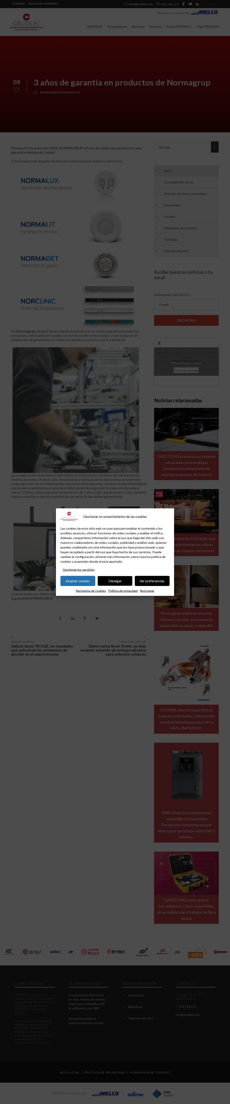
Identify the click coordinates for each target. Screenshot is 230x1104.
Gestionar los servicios (79, 569)
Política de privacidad (123, 590)
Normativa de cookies (91, 590)
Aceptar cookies (78, 581)
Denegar (115, 581)
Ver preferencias (152, 581)
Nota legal (147, 590)
